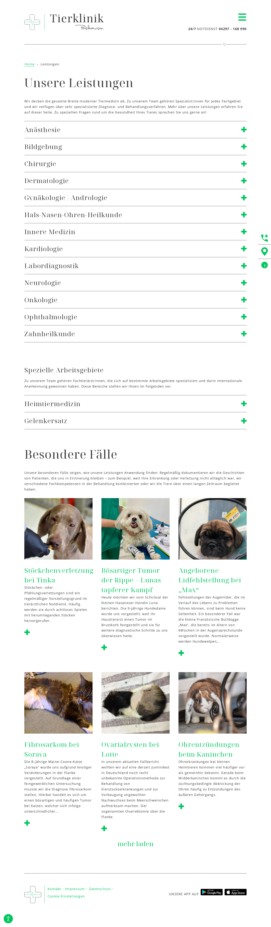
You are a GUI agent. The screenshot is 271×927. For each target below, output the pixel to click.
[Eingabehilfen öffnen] (8, 918)
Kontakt (54, 889)
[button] (242, 17)
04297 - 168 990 (232, 29)
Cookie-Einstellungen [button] (66, 896)
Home (29, 64)
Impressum (75, 889)
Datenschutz (100, 889)
